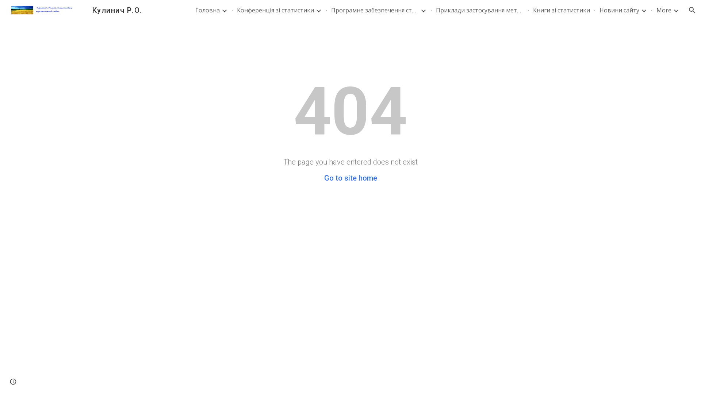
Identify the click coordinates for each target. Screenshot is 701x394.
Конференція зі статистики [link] (275, 10)
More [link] (663, 10)
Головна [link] (207, 10)
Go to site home (350, 178)
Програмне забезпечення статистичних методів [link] (375, 10)
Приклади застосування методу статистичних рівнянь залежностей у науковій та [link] (480, 10)
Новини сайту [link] (619, 10)
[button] (692, 10)
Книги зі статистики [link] (561, 10)
